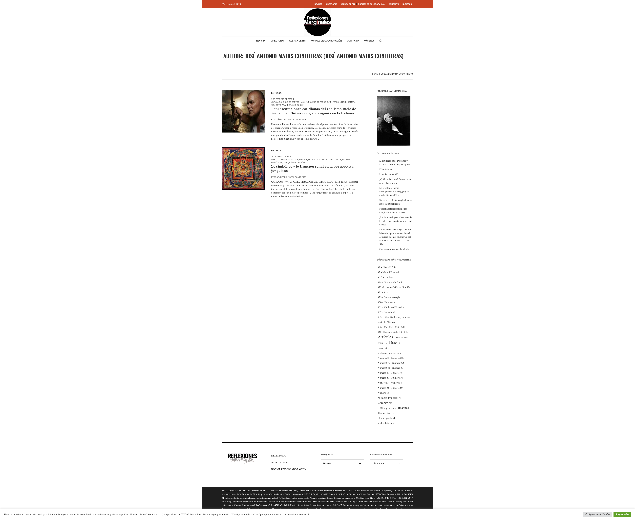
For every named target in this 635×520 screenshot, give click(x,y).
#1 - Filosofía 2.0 (387, 267)
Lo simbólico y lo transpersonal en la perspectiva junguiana (312, 168)
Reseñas (403, 407)
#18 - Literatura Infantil (390, 282)
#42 (406, 331)
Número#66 (397, 357)
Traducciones (386, 413)
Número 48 (396, 372)
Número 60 (396, 387)
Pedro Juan (326, 102)
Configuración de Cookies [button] (597, 514)
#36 (380, 326)
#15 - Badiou (385, 277)
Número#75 (398, 362)
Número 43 (397, 367)
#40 (402, 326)
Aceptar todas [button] (622, 514)
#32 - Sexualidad (386, 312)
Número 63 (383, 392)
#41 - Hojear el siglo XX (390, 331)
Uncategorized (386, 418)
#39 (397, 326)
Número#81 (384, 367)
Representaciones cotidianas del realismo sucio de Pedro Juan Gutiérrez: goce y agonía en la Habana (313, 111)
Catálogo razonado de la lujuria (394, 249)
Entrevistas (383, 347)
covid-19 (382, 343)
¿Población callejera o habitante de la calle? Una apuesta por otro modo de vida (396, 221)
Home (375, 74)
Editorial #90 (385, 169)
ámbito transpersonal (283, 160)
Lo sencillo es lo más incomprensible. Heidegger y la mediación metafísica (394, 191)
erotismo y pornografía (389, 352)
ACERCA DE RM (280, 462)
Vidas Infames (386, 423)
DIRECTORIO (278, 455)
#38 (391, 326)
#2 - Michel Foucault (388, 272)
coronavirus (401, 337)
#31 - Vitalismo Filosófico (391, 307)
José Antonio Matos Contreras (290, 120)
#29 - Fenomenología (389, 297)
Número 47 (383, 372)
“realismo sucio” (295, 105)
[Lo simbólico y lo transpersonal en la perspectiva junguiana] (243, 168)
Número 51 (383, 377)
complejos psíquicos (330, 160)
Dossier (395, 342)
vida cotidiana (278, 105)
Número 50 (294, 163)
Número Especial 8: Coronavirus (389, 400)
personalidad (340, 102)
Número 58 (383, 387)
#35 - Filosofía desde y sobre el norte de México (394, 319)
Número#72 (384, 362)
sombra (351, 102)
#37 (385, 326)
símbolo (305, 163)
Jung (285, 163)
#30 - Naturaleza (386, 302)
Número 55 (313, 102)
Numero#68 (383, 357)
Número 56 (396, 382)
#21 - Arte (383, 292)
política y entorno (387, 408)
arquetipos (301, 160)
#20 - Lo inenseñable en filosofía (394, 287)
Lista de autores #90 (388, 174)
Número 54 (397, 377)
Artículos (276, 102)
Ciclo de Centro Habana (295, 102)
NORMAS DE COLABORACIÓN (288, 469)
